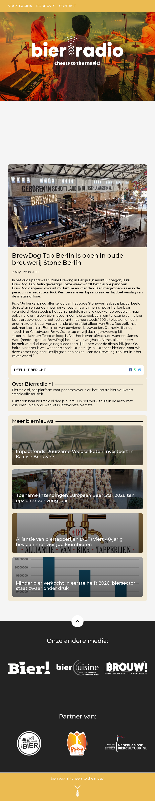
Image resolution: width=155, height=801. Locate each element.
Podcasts (45, 6)
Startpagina (20, 6)
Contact (67, 6)
